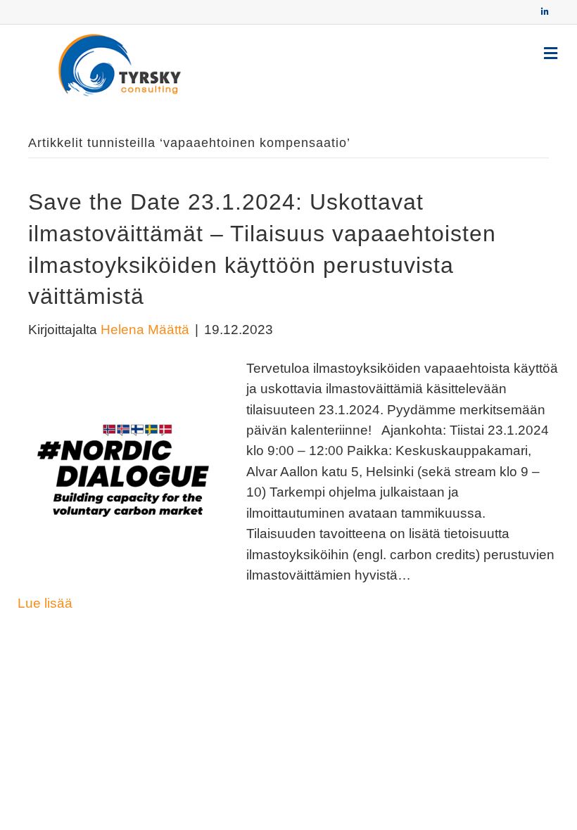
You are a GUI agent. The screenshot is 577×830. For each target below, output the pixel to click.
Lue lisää (45, 603)
